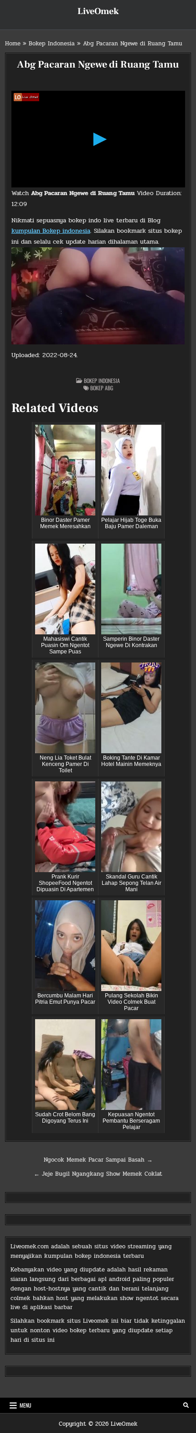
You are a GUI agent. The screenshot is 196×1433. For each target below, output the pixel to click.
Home (13, 43)
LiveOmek (98, 11)
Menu (25, 1405)
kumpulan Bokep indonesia (50, 231)
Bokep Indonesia (52, 43)
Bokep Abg (101, 388)
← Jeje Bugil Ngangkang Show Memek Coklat (98, 1173)
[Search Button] (186, 1405)
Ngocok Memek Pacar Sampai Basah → (98, 1159)
